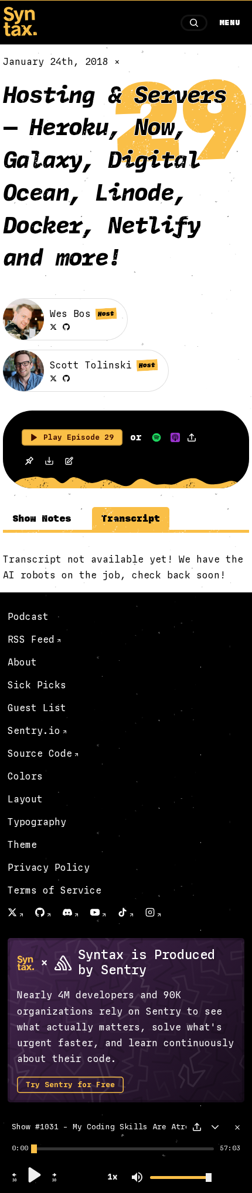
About (22, 662)
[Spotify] (156, 437)
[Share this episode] (191, 437)
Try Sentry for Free (70, 1084)
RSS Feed (31, 639)
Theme (22, 844)
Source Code (40, 753)
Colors (25, 776)
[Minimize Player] (215, 1127)
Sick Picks (37, 685)
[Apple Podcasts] (175, 437)
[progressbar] (20, 1149)
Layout (25, 799)
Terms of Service (54, 890)
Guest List (37, 707)
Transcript (130, 518)
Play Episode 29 (78, 437)
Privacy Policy (49, 867)
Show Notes (41, 518)
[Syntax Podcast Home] (20, 33)
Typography (37, 821)
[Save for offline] (29, 462)
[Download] (49, 462)
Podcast (28, 616)
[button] (15, 1180)
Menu (229, 22)
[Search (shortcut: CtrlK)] (194, 23)
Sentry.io (34, 730)
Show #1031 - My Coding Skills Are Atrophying (115, 1127)
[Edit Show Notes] (69, 462)
